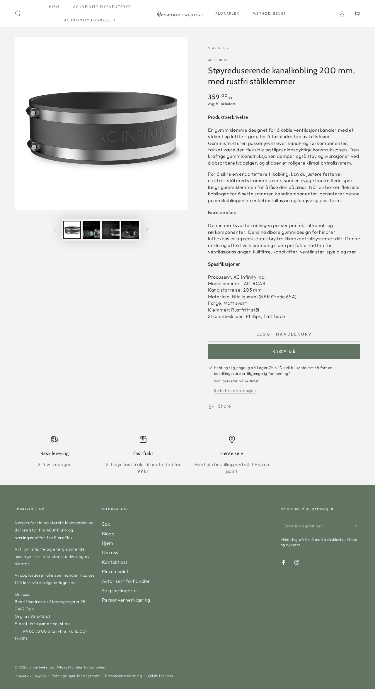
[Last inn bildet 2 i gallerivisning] (91, 230)
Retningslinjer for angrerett (76, 675)
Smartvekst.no (42, 667)
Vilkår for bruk (160, 675)
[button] (17, 13)
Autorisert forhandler (126, 581)
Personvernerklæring (126, 600)
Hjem (107, 543)
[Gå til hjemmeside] (180, 13)
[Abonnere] (357, 525)
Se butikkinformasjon (235, 390)
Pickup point (115, 571)
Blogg (108, 533)
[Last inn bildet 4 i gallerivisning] (130, 230)
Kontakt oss (115, 562)
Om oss (110, 552)
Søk (106, 524)
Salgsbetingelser (120, 590)
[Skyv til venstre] (55, 230)
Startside (217, 48)
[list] (187, 455)
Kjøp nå (284, 351)
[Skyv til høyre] (147, 230)
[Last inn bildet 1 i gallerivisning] (72, 230)
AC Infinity (218, 60)
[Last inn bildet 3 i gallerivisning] (111, 230)
